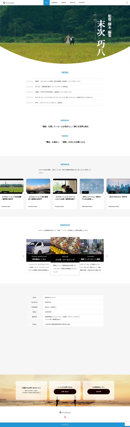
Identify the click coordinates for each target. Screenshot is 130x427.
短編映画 (112, 192)
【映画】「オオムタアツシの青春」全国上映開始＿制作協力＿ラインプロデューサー (57, 81)
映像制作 (5, 192)
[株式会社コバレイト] (8, 2)
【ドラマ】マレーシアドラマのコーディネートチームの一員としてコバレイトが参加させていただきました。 (64, 97)
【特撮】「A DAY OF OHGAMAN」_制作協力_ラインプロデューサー (53, 92)
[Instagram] (65, 417)
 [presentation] (25, 194)
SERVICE (72, 2)
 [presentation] (105, 194)
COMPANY (55, 2)
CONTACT (82, 2)
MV (58, 192)
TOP (46, 2)
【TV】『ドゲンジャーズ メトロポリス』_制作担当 (49, 102)
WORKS (63, 2)
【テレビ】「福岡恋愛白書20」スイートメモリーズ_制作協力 (51, 86)
